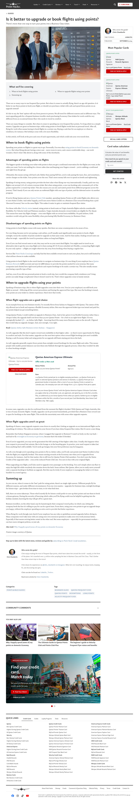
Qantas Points (61, 593)
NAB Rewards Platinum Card (99, 761)
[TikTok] (22, 796)
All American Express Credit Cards (17, 752)
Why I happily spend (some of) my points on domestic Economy (38, 527)
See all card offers (118, 139)
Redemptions (75, 593)
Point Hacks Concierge (24, 254)
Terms (108, 788)
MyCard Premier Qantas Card (57, 732)
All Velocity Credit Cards (14, 744)
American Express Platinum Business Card (103, 729)
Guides (36, 4)
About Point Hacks (47, 788)
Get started (118, 171)
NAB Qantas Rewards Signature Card (60, 746)
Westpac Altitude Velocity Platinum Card (60, 772)
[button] (52, 706)
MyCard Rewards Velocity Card (58, 766)
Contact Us (126, 788)
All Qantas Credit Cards (14, 732)
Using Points (88, 593)
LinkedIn (43, 572)
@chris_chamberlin (49, 565)
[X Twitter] (125, 183)
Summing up (17, 95)
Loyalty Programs (47, 718)
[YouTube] (27, 796)
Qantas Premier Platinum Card (58, 726)
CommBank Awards (12, 763)
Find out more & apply (20, 370)
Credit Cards (47, 4)
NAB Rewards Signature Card (99, 758)
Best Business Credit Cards (14, 778)
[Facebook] (116, 183)
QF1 (23, 320)
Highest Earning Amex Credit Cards (17, 749)
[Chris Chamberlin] (12, 552)
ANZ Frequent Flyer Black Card (58, 752)
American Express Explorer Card (100, 732)
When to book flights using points (25, 91)
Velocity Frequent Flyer (65, 597)
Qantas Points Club (38, 198)
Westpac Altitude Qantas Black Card (59, 735)
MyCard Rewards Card (98, 752)
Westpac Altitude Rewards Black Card (102, 766)
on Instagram (60, 565)
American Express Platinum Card (100, 726)
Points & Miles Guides (16, 590)
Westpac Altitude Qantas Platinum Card (60, 738)
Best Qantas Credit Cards (14, 726)
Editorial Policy (93, 788)
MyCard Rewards (12, 766)
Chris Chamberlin (12, 557)
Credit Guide (116, 788)
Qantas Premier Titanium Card (58, 729)
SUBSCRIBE (125, 4)
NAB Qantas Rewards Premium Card (60, 749)
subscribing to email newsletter (69, 541)
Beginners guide (62, 590)
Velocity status (26, 208)
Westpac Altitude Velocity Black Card (59, 769)
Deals (84, 4)
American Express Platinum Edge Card (102, 735)
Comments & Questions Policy (78, 788)
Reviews (58, 4)
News (67, 4)
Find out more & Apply (118, 101)
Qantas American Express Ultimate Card (61, 741)
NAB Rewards (11, 769)
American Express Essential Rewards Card (103, 738)
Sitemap (57, 788)
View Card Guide (21, 374)
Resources (94, 4)
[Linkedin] (120, 183)
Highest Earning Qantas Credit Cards (17, 729)
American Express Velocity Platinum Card (61, 758)
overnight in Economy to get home (30, 436)
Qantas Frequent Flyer (81, 590)
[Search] (113, 4)
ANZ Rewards (11, 761)
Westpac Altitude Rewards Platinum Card (103, 769)
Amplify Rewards (11, 758)
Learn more (127, 94)
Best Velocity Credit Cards (14, 738)
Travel (76, 4)
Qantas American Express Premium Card (61, 744)
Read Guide (127, 67)
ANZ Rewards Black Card (98, 744)
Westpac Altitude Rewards (14, 772)
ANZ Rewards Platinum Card (99, 746)
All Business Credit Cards (14, 780)
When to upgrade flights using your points (73, 91)
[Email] (111, 183)
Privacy (102, 788)
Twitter (50, 572)
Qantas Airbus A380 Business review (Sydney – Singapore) (33, 328)
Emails (64, 788)
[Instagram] (17, 796)
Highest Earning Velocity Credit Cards (18, 741)
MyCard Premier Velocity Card (58, 763)
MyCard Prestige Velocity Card (58, 761)
